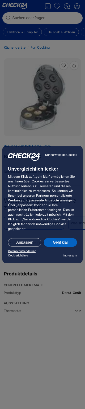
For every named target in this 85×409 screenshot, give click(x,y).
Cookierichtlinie (18, 255)
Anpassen (24, 242)
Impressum (70, 255)
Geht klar (60, 242)
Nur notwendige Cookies (61, 155)
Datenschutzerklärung (22, 251)
